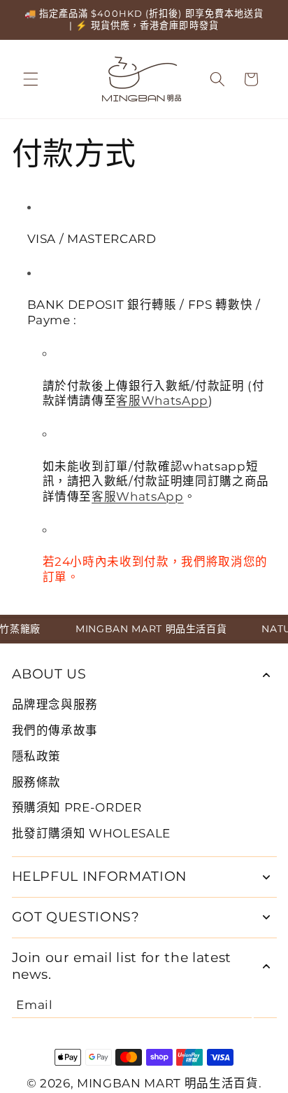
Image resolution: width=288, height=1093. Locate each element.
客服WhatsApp (162, 401)
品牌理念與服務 (55, 704)
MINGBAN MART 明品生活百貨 (168, 1083)
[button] (31, 79)
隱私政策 (37, 756)
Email (34, 1005)
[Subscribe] (265, 1004)
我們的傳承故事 (55, 730)
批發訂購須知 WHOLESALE (91, 833)
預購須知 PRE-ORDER (77, 807)
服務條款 (37, 782)
